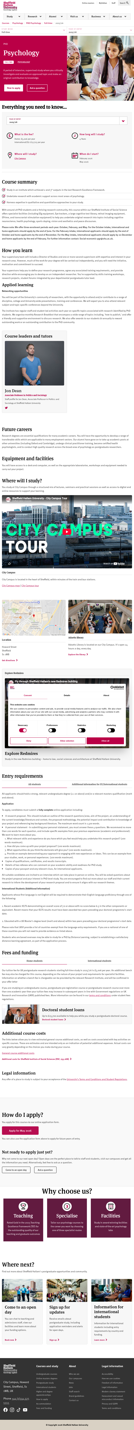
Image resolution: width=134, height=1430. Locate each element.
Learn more (99, 1339)
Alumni (52, 16)
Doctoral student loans (52, 1019)
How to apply (13, 88)
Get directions (8, 660)
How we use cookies (111, 1378)
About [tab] (106, 695)
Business (96, 16)
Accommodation (43, 1403)
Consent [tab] (28, 695)
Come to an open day (16, 1169)
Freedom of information (112, 1382)
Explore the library (76, 654)
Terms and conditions (111, 1408)
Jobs (71, 1387)
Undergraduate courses (46, 1373)
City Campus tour (30, 585)
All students (34, 784)
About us (117, 16)
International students (99, 960)
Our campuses (75, 1378)
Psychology (24, 61)
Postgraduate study (45, 1382)
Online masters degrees (46, 1378)
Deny (28, 741)
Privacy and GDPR (110, 1403)
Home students (35, 960)
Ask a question (37, 88)
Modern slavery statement (113, 1391)
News (71, 1382)
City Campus (20, 158)
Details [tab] (67, 695)
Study (10, 16)
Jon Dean (13, 390)
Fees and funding (44, 1408)
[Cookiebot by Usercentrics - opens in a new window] (112, 688)
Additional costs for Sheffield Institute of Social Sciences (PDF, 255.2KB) (35, 1058)
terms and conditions (100, 995)
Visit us (74, 16)
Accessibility (107, 1373)
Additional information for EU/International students (99, 784)
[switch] (52, 730)
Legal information (109, 1387)
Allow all (105, 741)
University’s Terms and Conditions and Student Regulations (97, 1079)
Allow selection (67, 741)
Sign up (53, 1339)
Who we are (74, 1373)
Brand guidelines (76, 1395)
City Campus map (11, 585)
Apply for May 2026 (20, 1130)
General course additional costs (18, 1053)
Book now (9, 1339)
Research (32, 16)
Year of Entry (15, 119)
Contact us (74, 1400)
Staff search (74, 1391)
